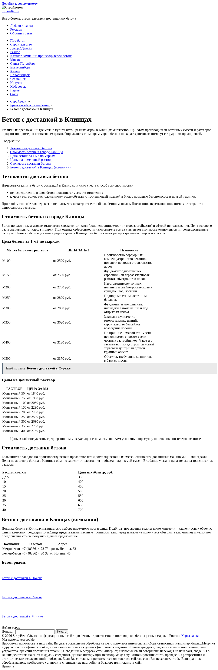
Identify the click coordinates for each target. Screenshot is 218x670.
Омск (14, 94)
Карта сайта (190, 635)
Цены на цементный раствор (31, 159)
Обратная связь (21, 33)
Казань (15, 71)
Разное (15, 52)
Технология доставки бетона (31, 148)
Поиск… (8, 631)
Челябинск (18, 79)
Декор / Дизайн (21, 48)
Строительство (21, 44)
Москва (15, 59)
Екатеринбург (20, 67)
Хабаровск (18, 86)
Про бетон (17, 40)
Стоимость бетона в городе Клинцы (36, 152)
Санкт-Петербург (22, 63)
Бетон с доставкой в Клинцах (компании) (40, 167)
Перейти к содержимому (20, 3)
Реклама (16, 29)
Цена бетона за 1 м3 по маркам (32, 156)
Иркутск (16, 82)
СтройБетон (10, 11)
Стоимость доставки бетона (30, 163)
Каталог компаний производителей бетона (41, 56)
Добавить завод (21, 25)
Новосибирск (20, 75)
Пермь (15, 90)
